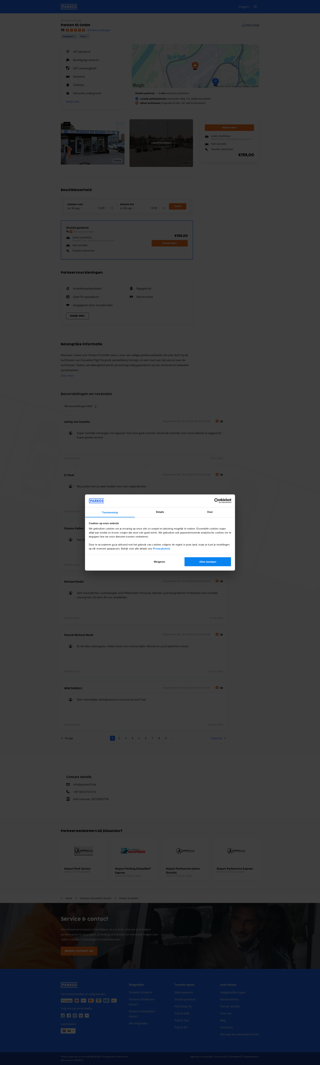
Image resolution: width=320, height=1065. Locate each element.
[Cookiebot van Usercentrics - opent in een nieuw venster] (216, 500)
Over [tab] (210, 511)
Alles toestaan (207, 561)
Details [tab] (160, 511)
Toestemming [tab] (110, 512)
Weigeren (159, 561)
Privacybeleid (161, 548)
